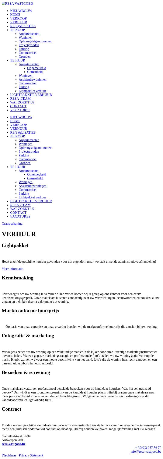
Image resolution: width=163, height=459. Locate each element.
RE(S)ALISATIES (23, 26)
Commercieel (28, 52)
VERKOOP (18, 18)
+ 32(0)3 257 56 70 (148, 447)
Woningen (25, 37)
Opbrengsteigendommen (35, 41)
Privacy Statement (31, 455)
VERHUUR (18, 22)
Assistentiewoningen (32, 79)
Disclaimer (9, 455)
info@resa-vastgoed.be (146, 451)
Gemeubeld (35, 72)
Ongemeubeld (36, 68)
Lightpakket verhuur (32, 91)
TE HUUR (17, 60)
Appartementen (29, 33)
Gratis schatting (12, 223)
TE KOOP (17, 30)
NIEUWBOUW (21, 11)
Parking (24, 49)
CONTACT (18, 106)
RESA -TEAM (20, 98)
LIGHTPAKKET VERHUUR (31, 94)
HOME (15, 14)
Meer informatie (12, 269)
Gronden (25, 56)
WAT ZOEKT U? (22, 102)
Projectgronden (29, 45)
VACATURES (20, 110)
